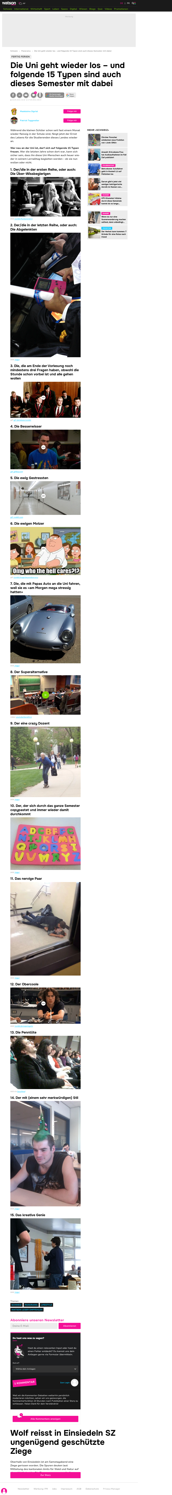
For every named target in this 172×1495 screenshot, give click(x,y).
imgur (17, 359)
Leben (55, 9)
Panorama (26, 51)
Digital (73, 9)
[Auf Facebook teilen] (13, 95)
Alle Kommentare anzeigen (45, 1418)
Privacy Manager (111, 1488)
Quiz (100, 9)
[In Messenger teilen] (19, 95)
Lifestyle (46, 1305)
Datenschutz (92, 1488)
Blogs (92, 9)
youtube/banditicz (24, 717)
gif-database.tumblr (22, 420)
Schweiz (7, 9)
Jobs (54, 1488)
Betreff (16, 1363)
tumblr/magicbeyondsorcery (26, 577)
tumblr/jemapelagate (24, 1026)
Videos (108, 9)
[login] (4, 1491)
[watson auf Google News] (70, 95)
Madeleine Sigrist (29, 111)
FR (128, 3)
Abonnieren (69, 1325)
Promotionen (121, 9)
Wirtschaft (36, 9)
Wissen (83, 9)
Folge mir (72, 111)
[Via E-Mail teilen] (26, 95)
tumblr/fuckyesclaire (23, 219)
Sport (47, 9)
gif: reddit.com (16, 517)
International (21, 9)
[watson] (9, 3)
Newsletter (23, 1488)
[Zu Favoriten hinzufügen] (40, 95)
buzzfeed (21, 1091)
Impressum (66, 1488)
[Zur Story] (69, 1453)
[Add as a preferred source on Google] (54, 95)
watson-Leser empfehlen (26, 1309)
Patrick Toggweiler (29, 120)
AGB (79, 1488)
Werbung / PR (41, 1488)
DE (121, 3)
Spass (64, 9)
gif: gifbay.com (16, 471)
